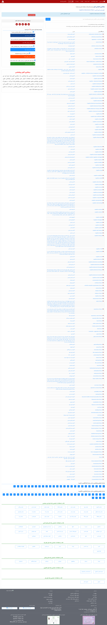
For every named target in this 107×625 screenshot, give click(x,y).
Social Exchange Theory (97, 426)
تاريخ (86, 536)
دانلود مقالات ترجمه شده (74, 595)
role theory (99, 407)
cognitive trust (99, 256)
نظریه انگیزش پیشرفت (70, 34)
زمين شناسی (47, 546)
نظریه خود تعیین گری (71, 412)
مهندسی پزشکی (20, 507)
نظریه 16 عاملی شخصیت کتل (70, 397)
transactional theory (97, 463)
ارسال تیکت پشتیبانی (27, 608)
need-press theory (98, 373)
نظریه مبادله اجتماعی (71, 425)
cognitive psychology (97, 195)
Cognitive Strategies (98, 220)
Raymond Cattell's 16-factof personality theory (92, 397)
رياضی (60, 546)
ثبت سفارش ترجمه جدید (29, 35)
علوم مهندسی (34, 516)
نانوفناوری (33, 546)
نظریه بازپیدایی (72, 402)
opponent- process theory (96, 388)
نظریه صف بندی (71, 394)
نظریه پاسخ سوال (71, 352)
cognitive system (98, 228)
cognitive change (98, 119)
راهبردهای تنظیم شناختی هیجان (69, 157)
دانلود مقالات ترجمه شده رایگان (73, 597)
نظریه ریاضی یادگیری (71, 368)
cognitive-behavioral (97, 259)
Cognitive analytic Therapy (96, 89)
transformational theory (97, 466)
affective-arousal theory (97, 37)
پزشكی (99, 561)
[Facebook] (26, 24)
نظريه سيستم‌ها (72, 446)
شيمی (99, 546)
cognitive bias (99, 114)
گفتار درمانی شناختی (71, 230)
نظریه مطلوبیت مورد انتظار (70, 318)
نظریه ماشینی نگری (71, 370)
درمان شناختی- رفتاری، (71, 111)
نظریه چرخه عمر (71, 363)
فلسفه (47, 531)
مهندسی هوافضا (99, 516)
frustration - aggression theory (95, 331)
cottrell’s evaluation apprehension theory (93, 285)
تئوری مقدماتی (72, 449)
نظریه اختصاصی (71, 365)
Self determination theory (96, 412)
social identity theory (97, 418)
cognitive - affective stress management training (91, 73)
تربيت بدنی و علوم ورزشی (47, 526)
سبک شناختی (72, 222)
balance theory (99, 56)
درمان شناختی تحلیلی (71, 89)
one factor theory (98, 385)
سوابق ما (95, 593)
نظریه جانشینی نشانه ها (70, 444)
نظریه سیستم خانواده (71, 323)
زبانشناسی (59, 536)
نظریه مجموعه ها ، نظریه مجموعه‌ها (69, 415)
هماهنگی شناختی (71, 121)
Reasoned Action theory (97, 399)
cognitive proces (98, 187)
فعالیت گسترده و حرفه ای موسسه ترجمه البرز (18, 615)
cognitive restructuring (97, 76)
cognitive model (98, 178)
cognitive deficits (98, 129)
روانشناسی (59, 526)
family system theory (97, 323)
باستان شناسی (73, 536)
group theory (99, 347)
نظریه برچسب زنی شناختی (70, 86)
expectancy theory (98, 309)
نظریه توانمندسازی (71, 298)
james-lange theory (98, 355)
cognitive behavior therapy (96, 98)
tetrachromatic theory (97, 454)
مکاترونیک (59, 516)
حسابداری (99, 526)
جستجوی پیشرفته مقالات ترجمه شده (72, 599)
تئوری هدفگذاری (71, 344)
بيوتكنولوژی (73, 561)
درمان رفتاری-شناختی (71, 108)
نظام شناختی (72, 227)
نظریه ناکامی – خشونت (70, 331)
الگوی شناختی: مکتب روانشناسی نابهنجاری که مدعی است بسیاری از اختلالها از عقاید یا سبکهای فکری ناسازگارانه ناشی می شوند (61, 178)
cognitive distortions (97, 147)
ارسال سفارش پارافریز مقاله (29, 57)
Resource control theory (97, 405)
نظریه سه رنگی (72, 469)
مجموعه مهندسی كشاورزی (99, 571)
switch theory (99, 441)
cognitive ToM (99, 249)
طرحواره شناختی (71, 209)
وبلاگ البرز (95, 597)
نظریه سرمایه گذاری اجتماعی (70, 428)
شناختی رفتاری (72, 100)
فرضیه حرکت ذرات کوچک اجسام (69, 357)
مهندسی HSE (86, 516)
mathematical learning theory (96, 368)
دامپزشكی (46, 561)
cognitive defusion (98, 132)
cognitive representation (97, 200)
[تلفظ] (103, 13)
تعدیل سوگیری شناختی (70, 116)
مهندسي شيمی (34, 507)
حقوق (73, 526)
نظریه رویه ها (72, 321)
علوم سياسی (99, 536)
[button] (94, 1)
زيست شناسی (86, 546)
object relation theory (97, 378)
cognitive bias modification (96, 116)
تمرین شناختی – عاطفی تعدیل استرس (68, 73)
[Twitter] (23, 24)
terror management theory (96, 452)
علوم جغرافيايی (33, 531)
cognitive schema (98, 209)
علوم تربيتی (33, 526)
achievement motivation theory (95, 34)
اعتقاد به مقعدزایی (71, 67)
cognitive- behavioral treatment (95, 111)
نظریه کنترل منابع (71, 404)
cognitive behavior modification (95, 94)
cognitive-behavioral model (96, 264)
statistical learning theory (96, 433)
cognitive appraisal (98, 91)
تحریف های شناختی (71, 146)
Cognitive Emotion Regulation (96, 154)
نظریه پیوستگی (72, 283)
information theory (98, 350)
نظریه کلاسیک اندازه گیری (70, 64)
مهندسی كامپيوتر (98, 507)
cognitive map (99, 170)
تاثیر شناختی (72, 149)
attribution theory (98, 48)
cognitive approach (98, 78)
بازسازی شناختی (72, 76)
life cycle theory (98, 363)
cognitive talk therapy (97, 230)
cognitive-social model (97, 277)
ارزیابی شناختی (72, 91)
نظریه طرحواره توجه (71, 46)
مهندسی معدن (73, 512)
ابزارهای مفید (50, 601)
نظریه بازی (72, 334)
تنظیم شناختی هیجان (71, 154)
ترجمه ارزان (77, 601)
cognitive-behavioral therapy (96, 270)
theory (100, 457)
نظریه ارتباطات (72, 280)
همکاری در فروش (49, 599)
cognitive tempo (98, 233)
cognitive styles (98, 225)
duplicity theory (98, 296)
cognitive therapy (98, 235)
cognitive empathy (98, 160)
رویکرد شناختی (72, 78)
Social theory (99, 431)
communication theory (97, 280)
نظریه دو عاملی (72, 474)
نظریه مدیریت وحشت (71, 452)
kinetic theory (99, 357)
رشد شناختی (72, 84)
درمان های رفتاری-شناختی (70, 267)
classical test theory (97, 64)
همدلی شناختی (72, 160)
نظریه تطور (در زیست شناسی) (69, 466)
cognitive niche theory (97, 182)
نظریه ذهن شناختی (71, 249)
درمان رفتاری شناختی (71, 81)
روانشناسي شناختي (71, 195)
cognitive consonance (97, 122)
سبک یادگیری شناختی (71, 167)
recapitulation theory (97, 402)
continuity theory (98, 283)
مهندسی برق (86, 507)
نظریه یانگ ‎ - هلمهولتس (70, 479)
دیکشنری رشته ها (63, 1)
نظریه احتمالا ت (71, 391)
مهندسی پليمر (86, 512)
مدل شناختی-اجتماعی (71, 277)
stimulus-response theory (96, 436)
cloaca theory (99, 67)
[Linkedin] (17, 24)
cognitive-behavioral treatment (95, 275)
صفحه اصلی (101, 1)
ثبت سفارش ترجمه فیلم (29, 64)
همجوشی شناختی (71, 165)
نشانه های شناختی (71, 127)
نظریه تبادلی (72, 463)
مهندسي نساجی (59, 512)
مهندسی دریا (21, 516)
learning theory (99, 360)
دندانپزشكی (21, 561)
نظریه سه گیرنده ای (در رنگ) (70, 471)
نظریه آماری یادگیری (71, 433)
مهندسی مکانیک (59, 507)
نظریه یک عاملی (71, 385)
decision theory (98, 291)
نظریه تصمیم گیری (71, 290)
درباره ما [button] (77, 1)
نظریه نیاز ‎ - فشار (71, 373)
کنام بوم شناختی (71, 182)
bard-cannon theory (97, 59)
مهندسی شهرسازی (20, 512)
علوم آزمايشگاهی (33, 561)
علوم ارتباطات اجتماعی (72, 531)
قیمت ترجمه (87, 1)
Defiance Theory (98, 293)
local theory (99, 365)
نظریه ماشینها (72, 53)
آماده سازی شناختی (71, 184)
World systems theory (97, 477)
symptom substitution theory (96, 444)
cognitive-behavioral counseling (95, 262)
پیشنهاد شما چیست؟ (32, 15)
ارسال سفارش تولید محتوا (29, 50)
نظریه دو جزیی (72, 296)
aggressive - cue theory (97, 39)
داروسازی (59, 561)
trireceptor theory (98, 471)
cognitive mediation (98, 175)
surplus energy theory (97, 439)
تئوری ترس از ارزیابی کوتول (70, 285)
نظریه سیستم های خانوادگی (70, 326)
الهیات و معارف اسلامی (46, 536)
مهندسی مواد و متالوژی (99, 512)
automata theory (98, 54)
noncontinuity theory (97, 376)
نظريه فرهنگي (72, 288)
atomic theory (99, 42)
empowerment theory (97, 298)
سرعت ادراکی (72, 233)
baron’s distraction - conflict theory (94, 61)
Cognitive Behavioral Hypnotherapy (94, 103)
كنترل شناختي (72, 124)
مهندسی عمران (73, 507)
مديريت (86, 526)
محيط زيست (34, 512)
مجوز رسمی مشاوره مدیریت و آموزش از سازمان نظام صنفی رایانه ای (53, 615)
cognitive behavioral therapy (96, 106)
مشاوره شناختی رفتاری (71, 262)
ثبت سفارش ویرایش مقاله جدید (28, 42)
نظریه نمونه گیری (71, 410)
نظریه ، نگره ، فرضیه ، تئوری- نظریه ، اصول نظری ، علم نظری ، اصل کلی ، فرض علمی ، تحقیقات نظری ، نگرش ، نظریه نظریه (61, 457)
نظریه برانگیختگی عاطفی (70, 37)
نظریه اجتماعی (72, 431)
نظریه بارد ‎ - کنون (71, 59)
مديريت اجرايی (20, 531)
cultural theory (99, 288)
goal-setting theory (98, 344)
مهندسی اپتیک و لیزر (73, 516)
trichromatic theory (98, 469)
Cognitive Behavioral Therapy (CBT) (94, 108)
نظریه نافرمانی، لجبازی (71, 293)
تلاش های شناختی (71, 152)
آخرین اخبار (50, 593)
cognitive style (99, 222)
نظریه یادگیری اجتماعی (71, 420)
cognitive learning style (97, 168)
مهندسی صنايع (47, 507)
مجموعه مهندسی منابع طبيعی (85, 571)
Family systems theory (97, 326)
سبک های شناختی (71, 225)
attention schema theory (97, 46)
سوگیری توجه (72, 114)
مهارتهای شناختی (71, 217)
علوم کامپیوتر (99, 551)
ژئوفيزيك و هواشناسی (20, 546)
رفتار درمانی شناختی (71, 98)
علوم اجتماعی (86, 531)
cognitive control (98, 124)
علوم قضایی (34, 536)
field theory (99, 329)
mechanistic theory (98, 371)
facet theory (99, 321)
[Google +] (20, 24)
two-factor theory (98, 474)
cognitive (100, 69)
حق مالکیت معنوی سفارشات (91, 601)
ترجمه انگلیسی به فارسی (74, 593)
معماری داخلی (86, 582)
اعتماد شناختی (72, 256)
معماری (99, 582)
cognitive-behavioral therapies (95, 267)
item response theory (97, 352)
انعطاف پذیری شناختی (71, 162)
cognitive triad (99, 251)
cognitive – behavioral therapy (95, 81)
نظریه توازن (72, 56)
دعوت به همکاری (94, 603)
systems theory (98, 447)
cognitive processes (97, 190)
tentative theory (98, 449)
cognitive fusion (98, 165)
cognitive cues (99, 127)
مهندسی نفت (47, 512)
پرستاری (86, 561)
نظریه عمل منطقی (71, 399)
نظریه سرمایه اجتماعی (71, 423)
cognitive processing (97, 192)
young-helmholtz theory (97, 479)
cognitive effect (98, 149)
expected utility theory (97, 318)
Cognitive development (97, 135)
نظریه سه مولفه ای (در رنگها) (70, 461)
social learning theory (97, 420)
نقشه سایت (50, 603)
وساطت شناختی (71, 175)
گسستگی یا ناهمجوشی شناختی (69, 132)
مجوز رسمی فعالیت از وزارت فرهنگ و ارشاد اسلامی (88, 615)
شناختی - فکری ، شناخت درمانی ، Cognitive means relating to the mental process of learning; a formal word (61, 70)
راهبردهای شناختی (71, 220)
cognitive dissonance (97, 137)
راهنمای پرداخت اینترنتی (48, 597)
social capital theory (97, 423)
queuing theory (99, 394)
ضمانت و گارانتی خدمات (92, 599)
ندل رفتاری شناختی (71, 264)
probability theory (98, 391)
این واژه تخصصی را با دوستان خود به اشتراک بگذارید (22, 20)
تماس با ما (95, 595)
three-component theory (97, 461)
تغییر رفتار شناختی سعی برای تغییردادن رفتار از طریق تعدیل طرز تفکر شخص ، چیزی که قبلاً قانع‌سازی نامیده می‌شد (61, 95)
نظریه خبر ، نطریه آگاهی (70, 349)
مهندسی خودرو (47, 516)
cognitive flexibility (98, 162)
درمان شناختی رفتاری (71, 106)
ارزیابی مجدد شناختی (71, 197)
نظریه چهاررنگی (72, 454)
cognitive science (98, 212)
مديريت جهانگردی (99, 531)
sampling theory (98, 410)
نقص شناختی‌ (72, 129)
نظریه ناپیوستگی (71, 376)
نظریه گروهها (72, 347)
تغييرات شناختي (72, 119)
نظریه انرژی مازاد (71, 439)
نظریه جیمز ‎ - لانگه (71, 355)
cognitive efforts (98, 152)
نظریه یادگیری (72, 360)
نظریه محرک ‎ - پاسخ (71, 436)
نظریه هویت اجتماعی (71, 418)
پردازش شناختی (71, 187)
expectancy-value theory (96, 315)
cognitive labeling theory (97, 86)
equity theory (99, 301)
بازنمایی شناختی (71, 200)
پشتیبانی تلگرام (10, 608)
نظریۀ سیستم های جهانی (70, 476)
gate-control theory (98, 336)
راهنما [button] (82, 1)
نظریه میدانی (72, 328)
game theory (99, 334)
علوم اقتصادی (21, 526)
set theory (100, 415)
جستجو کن (48, 19)
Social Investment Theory (96, 428)
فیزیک (73, 546)
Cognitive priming (98, 184)
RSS (50, 595)
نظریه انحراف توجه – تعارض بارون (69, 61)
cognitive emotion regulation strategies (94, 157)
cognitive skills (99, 217)
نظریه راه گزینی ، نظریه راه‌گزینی (69, 441)
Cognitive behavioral (97, 101)
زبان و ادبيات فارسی (60, 531)
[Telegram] (29, 24)
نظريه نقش (72, 407)
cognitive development (97, 84)
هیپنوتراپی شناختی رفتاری (70, 103)
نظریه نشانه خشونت (71, 39)
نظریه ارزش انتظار (71, 315)
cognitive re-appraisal (97, 197)
